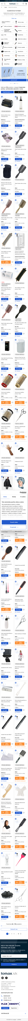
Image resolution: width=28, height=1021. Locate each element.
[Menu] (2, 4)
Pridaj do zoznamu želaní (10, 125)
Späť (2, 7)
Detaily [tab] (14, 496)
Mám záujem (7, 262)
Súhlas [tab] (5, 496)
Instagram (2, 978)
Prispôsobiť (13, 527)
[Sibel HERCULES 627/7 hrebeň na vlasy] (21, 723)
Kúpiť (5, 125)
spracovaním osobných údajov (16, 959)
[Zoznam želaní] (23, 4)
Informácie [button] (5, 1013)
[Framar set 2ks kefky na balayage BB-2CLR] (7, 589)
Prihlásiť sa (14, 964)
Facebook (6, 978)
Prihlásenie (5, 1008)
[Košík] (26, 4)
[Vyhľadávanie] (4, 4)
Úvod (5, 7)
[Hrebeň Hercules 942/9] (21, 554)
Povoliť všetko (14, 522)
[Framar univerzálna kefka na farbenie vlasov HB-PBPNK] (21, 860)
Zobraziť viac (14, 929)
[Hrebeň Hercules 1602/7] (7, 723)
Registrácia (14, 1008)
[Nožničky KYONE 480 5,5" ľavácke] (21, 896)
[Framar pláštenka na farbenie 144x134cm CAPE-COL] (7, 484)
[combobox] (7, 92)
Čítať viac (14, 18)
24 (18, 933)
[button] (11, 83)
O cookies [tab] (23, 496)
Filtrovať (21, 92)
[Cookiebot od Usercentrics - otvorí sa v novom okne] (20, 493)
